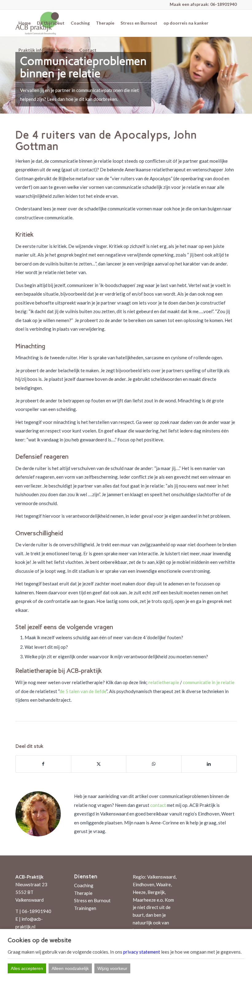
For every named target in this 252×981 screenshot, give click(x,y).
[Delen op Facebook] (43, 764)
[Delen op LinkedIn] (209, 764)
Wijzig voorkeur (112, 968)
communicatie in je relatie (208, 682)
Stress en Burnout (92, 900)
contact (158, 805)
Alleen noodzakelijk (70, 968)
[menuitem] (24, 23)
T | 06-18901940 (33, 911)
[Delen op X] (98, 764)
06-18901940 (223, 4)
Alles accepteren (27, 968)
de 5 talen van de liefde (83, 691)
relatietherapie (163, 682)
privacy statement (141, 952)
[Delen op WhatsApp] (153, 764)
